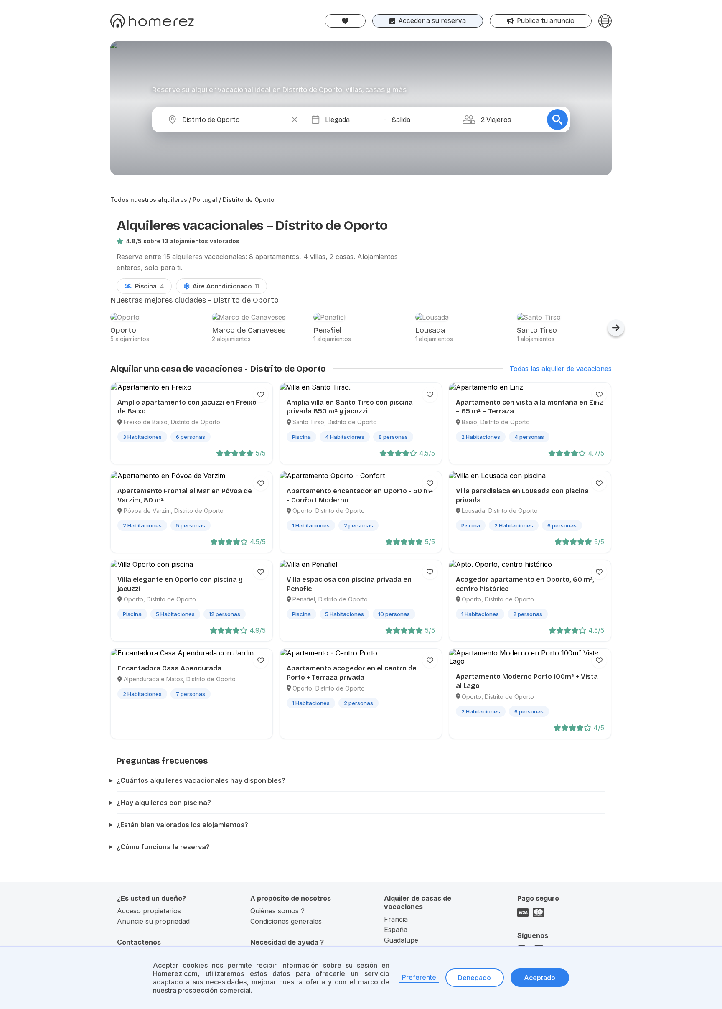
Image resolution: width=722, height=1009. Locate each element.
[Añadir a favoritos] (260, 394)
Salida (401, 120)
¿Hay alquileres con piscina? (164, 802)
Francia (396, 919)
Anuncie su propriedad (153, 921)
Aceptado (539, 977)
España (395, 929)
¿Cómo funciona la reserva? (163, 847)
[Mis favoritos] (345, 21)
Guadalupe (401, 940)
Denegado (474, 977)
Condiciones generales (286, 921)
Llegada (337, 120)
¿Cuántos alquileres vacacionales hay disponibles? (201, 780)
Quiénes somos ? (277, 911)
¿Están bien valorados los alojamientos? (182, 824)
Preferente (419, 977)
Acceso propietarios (149, 911)
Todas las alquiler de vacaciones (560, 368)
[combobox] (234, 119)
